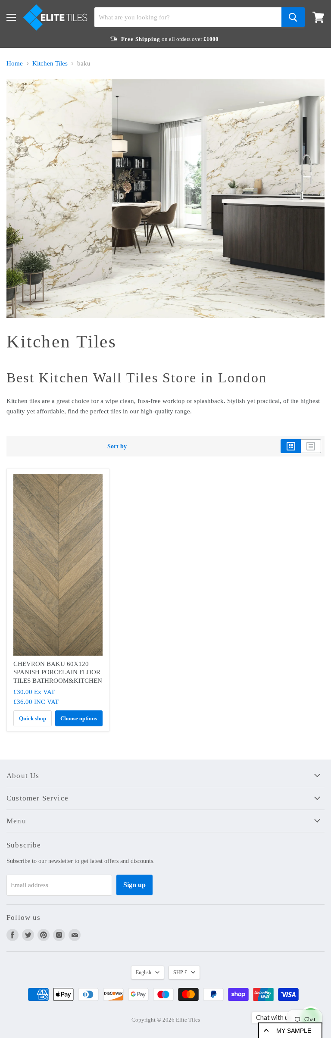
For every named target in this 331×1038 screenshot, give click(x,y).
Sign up (134, 884)
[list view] (311, 446)
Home (14, 63)
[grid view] (291, 446)
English (143, 972)
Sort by (117, 446)
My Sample (293, 1030)
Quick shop (32, 718)
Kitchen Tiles (50, 63)
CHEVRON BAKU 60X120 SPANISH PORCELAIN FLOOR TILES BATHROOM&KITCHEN (57, 672)
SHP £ (180, 972)
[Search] (293, 17)
